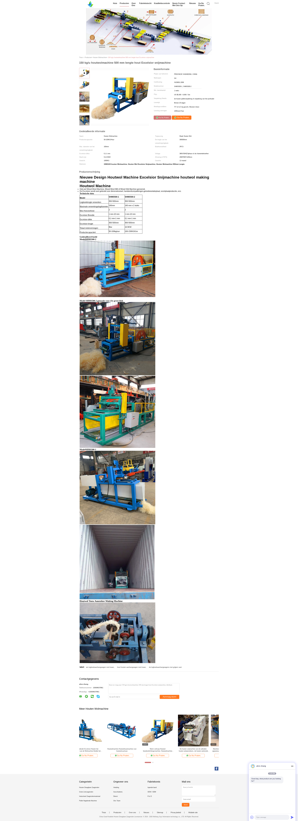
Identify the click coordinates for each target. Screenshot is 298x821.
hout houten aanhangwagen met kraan (131, 667)
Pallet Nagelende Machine (88, 801)
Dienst (115, 796)
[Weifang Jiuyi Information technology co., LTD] (90, 4)
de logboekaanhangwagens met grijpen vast (165, 667)
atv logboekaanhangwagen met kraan (100, 667)
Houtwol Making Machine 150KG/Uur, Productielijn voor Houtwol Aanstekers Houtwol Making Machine (130, 750)
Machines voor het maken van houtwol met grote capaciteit (202, 750)
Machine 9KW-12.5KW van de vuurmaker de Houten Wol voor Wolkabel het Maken (166, 750)
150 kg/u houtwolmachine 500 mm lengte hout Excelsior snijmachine (131, 57)
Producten (124, 3)
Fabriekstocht (145, 3)
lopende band (152, 787)
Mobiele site (193, 812)
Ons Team (116, 801)
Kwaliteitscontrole (162, 3)
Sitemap (160, 812)
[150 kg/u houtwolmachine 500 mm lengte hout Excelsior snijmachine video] (120, 97)
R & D (150, 796)
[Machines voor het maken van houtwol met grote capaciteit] (202, 730)
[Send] (292, 817)
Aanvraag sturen (169, 697)
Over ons (134, 4)
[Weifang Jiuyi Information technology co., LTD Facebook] (216, 768)
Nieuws (192, 3)
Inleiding (116, 787)
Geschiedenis (118, 792)
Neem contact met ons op (178, 4)
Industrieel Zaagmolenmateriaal (89, 796)
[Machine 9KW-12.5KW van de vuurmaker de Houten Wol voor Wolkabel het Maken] (166, 730)
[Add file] (252, 817)
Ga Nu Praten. (201, 4)
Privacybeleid (176, 812)
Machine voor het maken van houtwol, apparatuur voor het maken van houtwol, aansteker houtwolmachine (95, 750)
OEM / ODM (152, 792)
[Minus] (292, 766)
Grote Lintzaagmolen (86, 792)
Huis (115, 3)
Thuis (104, 812)
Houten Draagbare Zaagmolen (89, 787)
